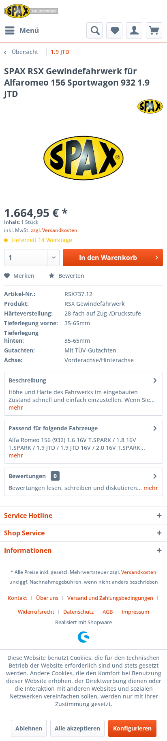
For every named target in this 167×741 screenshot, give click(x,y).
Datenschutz (78, 611)
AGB (108, 611)
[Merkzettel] (114, 30)
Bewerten (70, 275)
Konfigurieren (132, 728)
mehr (16, 407)
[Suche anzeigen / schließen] (94, 30)
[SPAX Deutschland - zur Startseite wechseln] (31, 11)
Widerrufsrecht (36, 611)
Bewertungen (27, 476)
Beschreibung (27, 380)
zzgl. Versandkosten (54, 230)
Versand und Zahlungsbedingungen (110, 597)
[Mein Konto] (134, 30)
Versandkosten (138, 572)
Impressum (135, 611)
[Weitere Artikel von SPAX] (150, 106)
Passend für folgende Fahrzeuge (53, 428)
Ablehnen (28, 728)
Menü (29, 30)
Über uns (47, 597)
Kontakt (17, 597)
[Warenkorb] (154, 30)
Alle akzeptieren (77, 728)
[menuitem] (21, 30)
